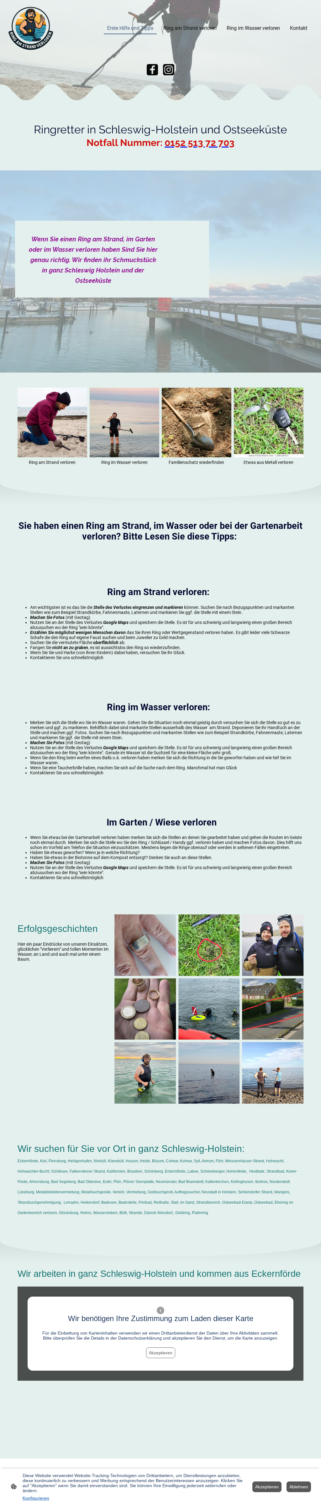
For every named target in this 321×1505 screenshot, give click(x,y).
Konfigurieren (36, 1498)
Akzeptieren (160, 1352)
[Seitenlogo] (31, 28)
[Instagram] (168, 69)
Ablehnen (298, 1486)
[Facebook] (152, 69)
